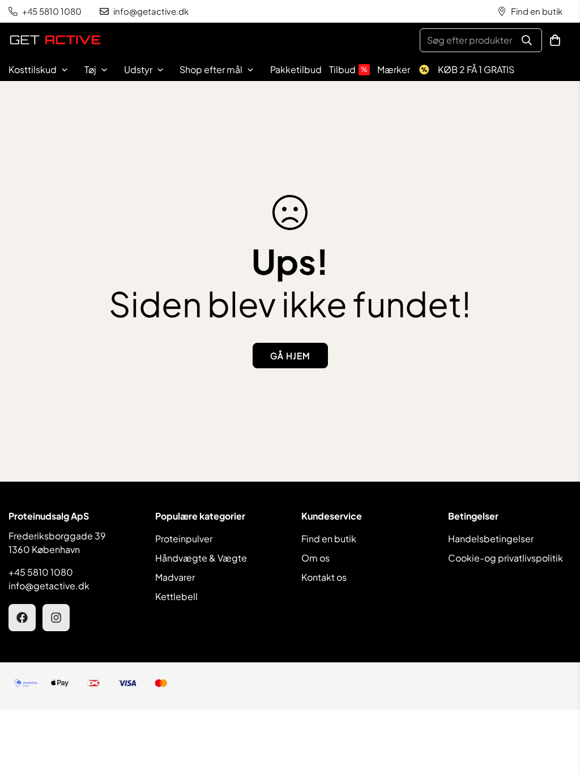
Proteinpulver (183, 539)
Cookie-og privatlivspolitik (505, 558)
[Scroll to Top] (558, 712)
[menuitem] (44, 69)
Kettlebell (176, 596)
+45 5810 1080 (40, 572)
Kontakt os (324, 577)
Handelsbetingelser (491, 539)
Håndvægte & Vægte (201, 558)
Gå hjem (290, 355)
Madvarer (175, 577)
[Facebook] (22, 617)
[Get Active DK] (55, 40)
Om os (315, 558)
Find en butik (328, 539)
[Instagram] (56, 617)
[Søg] (526, 40)
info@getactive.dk (48, 586)
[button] (555, 40)
